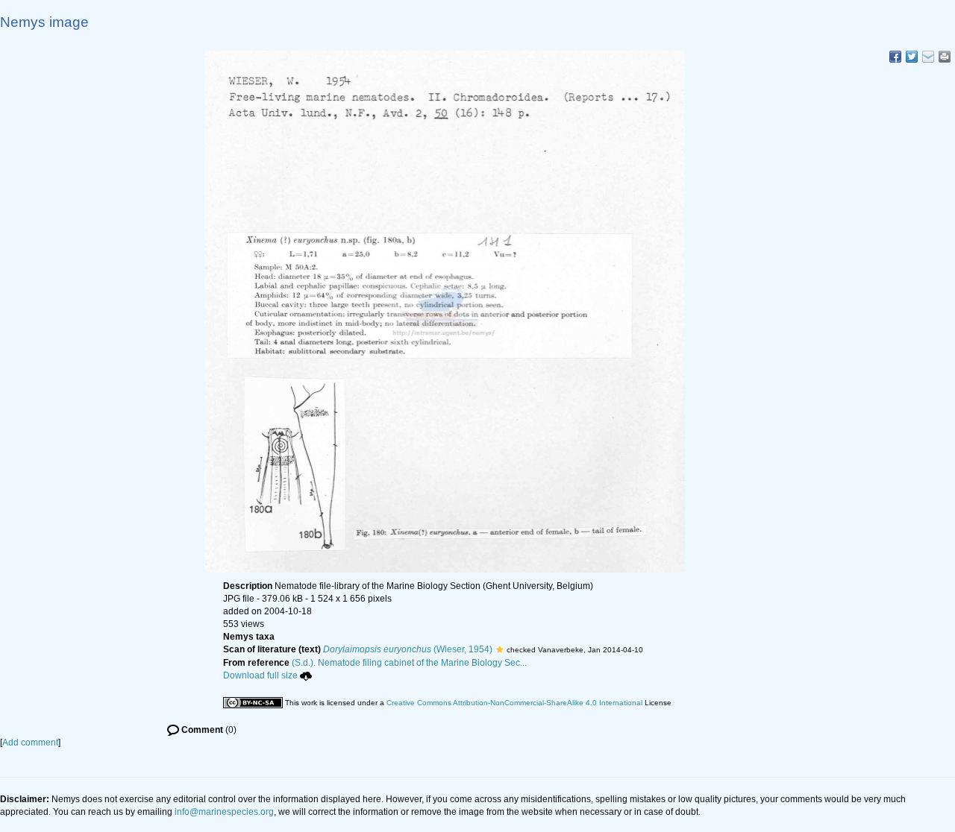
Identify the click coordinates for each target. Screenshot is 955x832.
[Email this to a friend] (945, 57)
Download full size (260, 675)
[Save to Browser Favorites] (928, 57)
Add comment (30, 742)
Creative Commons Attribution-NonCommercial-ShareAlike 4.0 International (514, 703)
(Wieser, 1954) (407, 649)
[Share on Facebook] (895, 57)
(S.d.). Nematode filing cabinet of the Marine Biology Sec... (409, 663)
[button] (499, 649)
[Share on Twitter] (912, 57)
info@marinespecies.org (224, 812)
